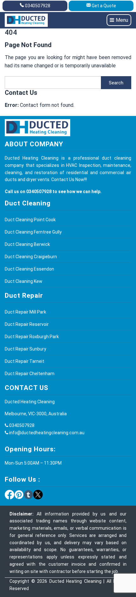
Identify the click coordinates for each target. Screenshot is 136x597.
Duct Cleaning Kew (23, 281)
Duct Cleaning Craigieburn (31, 256)
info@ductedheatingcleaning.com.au (46, 432)
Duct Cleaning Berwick (27, 244)
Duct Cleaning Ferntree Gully (33, 232)
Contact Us (62, 179)
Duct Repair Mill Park (25, 311)
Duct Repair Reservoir (27, 324)
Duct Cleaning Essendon (29, 268)
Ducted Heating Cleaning (75, 581)
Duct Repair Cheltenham (29, 373)
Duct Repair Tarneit (24, 361)
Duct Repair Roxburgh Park (32, 336)
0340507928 (37, 5)
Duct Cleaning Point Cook (30, 219)
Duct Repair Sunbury (25, 348)
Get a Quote (104, 5)
